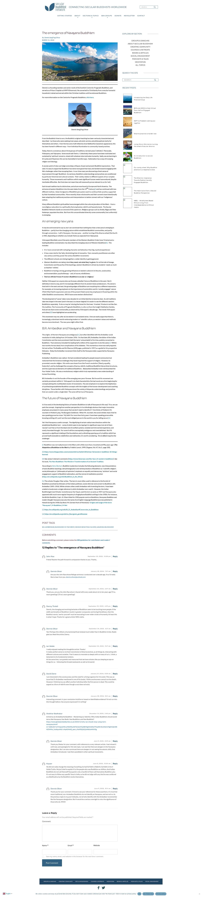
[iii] (51, 312)
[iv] (78, 335)
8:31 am (102, 789)
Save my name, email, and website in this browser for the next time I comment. (75, 856)
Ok (139, 894)
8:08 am (101, 674)
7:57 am (101, 571)
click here (90, 97)
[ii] (107, 243)
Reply (115, 556)
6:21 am (100, 629)
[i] (95, 189)
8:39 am (102, 741)
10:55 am (102, 764)
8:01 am (101, 696)
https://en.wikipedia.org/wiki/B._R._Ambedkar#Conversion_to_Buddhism (71, 510)
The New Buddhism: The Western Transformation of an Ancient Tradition (76, 462)
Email (71, 845)
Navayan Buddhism (105, 527)
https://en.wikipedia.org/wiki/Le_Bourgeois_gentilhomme (66, 514)
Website (96, 845)
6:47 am (100, 589)
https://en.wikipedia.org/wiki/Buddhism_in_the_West (62, 477)
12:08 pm (99, 556)
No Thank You (148, 894)
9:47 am (100, 646)
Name (45, 845)
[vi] (109, 418)
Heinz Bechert (57, 466)
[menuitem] (64, 16)
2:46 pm (100, 714)
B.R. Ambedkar (48, 527)
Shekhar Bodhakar (54, 714)
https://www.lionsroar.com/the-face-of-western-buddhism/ (91, 459)
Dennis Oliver (52, 589)
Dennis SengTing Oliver (85, 527)
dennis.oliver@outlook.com (76, 577)
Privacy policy (160, 894)
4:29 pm (99, 606)
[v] (110, 343)
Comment (46, 821)
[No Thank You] (199, 894)
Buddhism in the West (64, 527)
